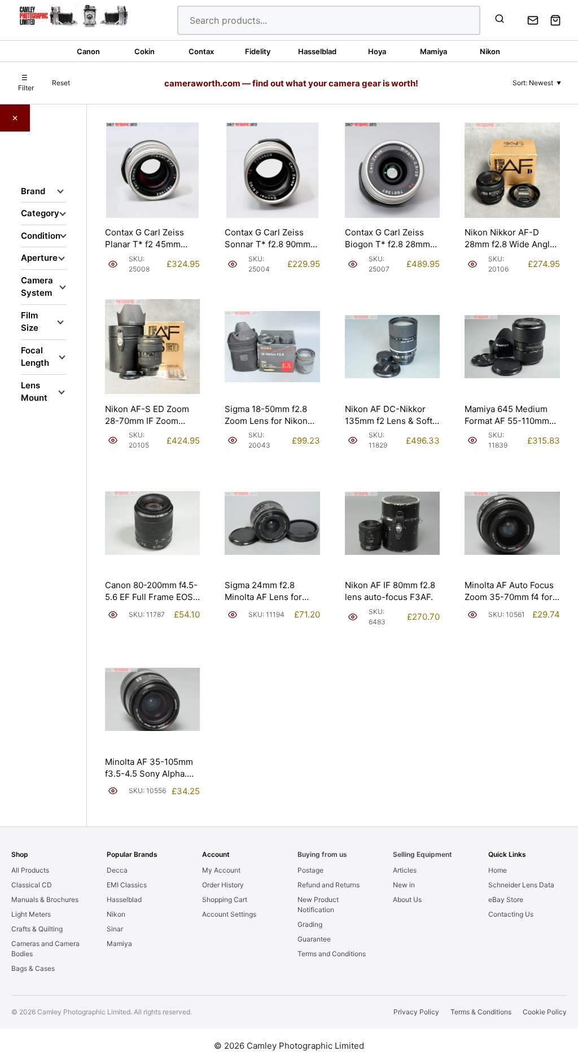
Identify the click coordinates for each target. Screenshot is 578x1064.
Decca (117, 870)
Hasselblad (124, 899)
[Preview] (113, 264)
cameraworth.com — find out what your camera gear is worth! (291, 83)
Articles (405, 870)
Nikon (116, 914)
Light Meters (31, 914)
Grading (309, 924)
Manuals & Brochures (44, 899)
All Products (30, 870)
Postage (310, 870)
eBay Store (505, 899)
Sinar (115, 929)
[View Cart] (555, 20)
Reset (61, 82)
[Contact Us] (532, 20)
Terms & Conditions (480, 1012)
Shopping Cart (224, 899)
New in (404, 885)
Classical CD (31, 885)
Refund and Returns (328, 885)
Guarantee (314, 939)
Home (497, 870)
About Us (407, 899)
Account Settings (229, 914)
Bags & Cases (33, 968)
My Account (221, 870)
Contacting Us (510, 914)
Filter (26, 82)
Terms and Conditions (331, 953)
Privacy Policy (416, 1012)
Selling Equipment (422, 854)
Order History (223, 885)
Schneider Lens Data (521, 885)
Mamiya (119, 943)
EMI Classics (127, 885)
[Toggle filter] (60, 191)
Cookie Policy (545, 1012)
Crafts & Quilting (37, 929)
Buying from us (322, 854)
